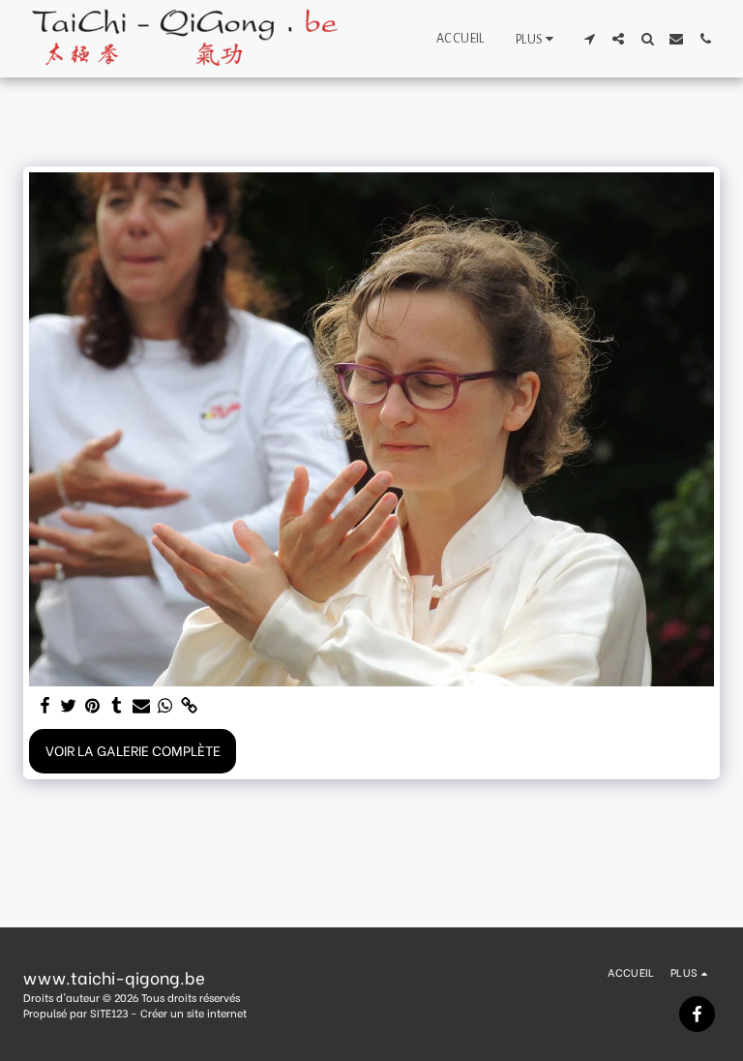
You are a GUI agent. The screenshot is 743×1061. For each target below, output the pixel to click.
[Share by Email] (141, 705)
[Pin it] (93, 705)
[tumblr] (117, 705)
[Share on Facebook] (44, 705)
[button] (589, 38)
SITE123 (109, 1012)
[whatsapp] (165, 705)
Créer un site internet (193, 1012)
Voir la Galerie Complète (133, 750)
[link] (189, 705)
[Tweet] (68, 705)
